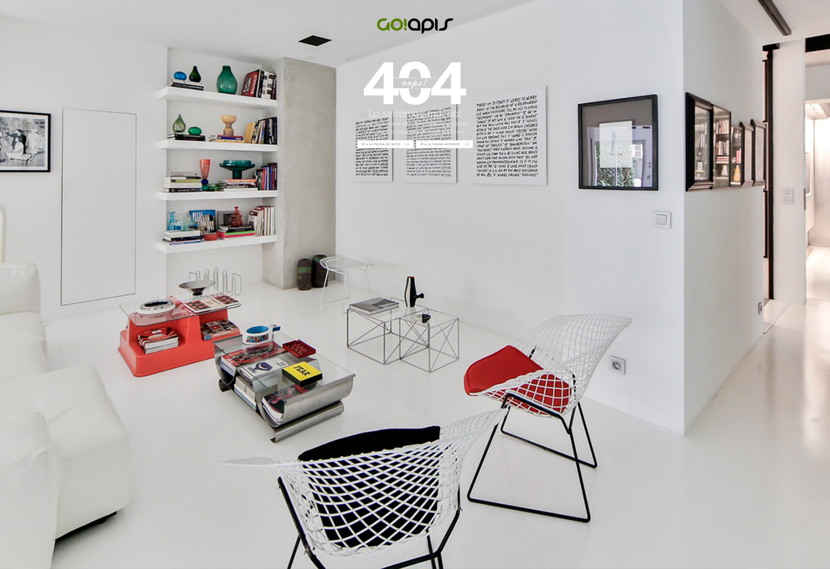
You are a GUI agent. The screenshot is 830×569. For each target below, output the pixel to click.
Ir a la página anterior (440, 144)
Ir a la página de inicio (381, 144)
